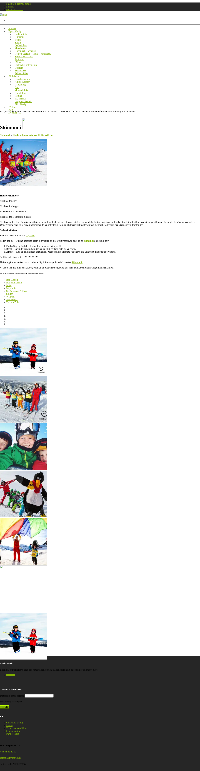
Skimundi (5, 135)
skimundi (89, 240)
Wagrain (10, 296)
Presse (9, 725)
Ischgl (9, 285)
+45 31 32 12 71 (8, 751)
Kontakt (10, 6)
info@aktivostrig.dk (10, 757)
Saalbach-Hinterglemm (26, 65)
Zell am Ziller (13, 302)
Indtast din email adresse (12, 695)
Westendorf (12, 299)
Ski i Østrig (20, 104)
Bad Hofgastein (14, 282)
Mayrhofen (11, 288)
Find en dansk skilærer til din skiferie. (33, 135)
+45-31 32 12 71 (14, 9)
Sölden (9, 293)
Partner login (12, 733)
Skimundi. (77, 262)
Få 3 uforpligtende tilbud (18, 3)
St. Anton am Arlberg (16, 291)
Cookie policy (13, 731)
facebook (10, 675)
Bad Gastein (12, 279)
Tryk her (30, 235)
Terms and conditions (16, 728)
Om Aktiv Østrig (14, 722)
